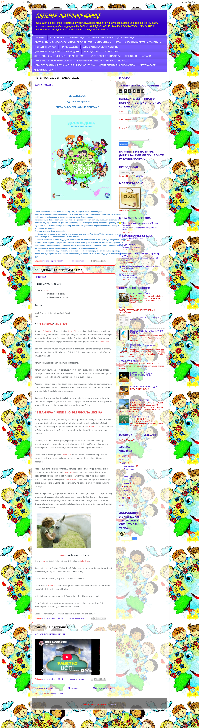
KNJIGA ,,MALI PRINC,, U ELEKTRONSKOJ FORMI (141, 374)
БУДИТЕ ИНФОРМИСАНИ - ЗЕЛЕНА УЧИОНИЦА (102, 61)
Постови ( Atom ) (57, 694)
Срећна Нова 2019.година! (132, 238)
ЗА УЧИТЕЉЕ (111, 51)
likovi (43, 561)
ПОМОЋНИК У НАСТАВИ (138, 56)
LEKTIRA (40, 277)
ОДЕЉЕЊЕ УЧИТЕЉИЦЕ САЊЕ (137, 236)
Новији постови (44, 688)
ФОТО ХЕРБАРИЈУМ (128, 361)
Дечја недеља (44, 84)
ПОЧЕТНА (40, 38)
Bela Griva (45, 324)
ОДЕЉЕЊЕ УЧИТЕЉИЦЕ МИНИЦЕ (68, 16)
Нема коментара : (77, 261)
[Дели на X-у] (98, 261)
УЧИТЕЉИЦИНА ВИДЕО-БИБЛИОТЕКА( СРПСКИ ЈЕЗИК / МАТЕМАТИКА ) (72, 42)
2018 (124, 456)
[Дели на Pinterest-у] (104, 261)
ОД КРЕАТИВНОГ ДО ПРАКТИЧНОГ (101, 47)
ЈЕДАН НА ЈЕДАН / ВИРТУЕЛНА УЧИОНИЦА (138, 42)
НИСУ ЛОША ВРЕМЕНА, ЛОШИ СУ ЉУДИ (141, 267)
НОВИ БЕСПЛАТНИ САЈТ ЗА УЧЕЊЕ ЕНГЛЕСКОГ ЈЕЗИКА (64, 65)
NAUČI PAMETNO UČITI (50, 634)
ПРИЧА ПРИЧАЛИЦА (45, 47)
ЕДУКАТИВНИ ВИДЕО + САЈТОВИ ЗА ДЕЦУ (56, 51)
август (127, 483)
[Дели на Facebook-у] (101, 261)
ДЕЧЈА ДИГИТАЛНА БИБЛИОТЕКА (117, 65)
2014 (124, 498)
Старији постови (103, 688)
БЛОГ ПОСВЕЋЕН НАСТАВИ (105, 56)
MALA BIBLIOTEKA (43, 70)
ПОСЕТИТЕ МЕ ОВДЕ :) (132, 277)
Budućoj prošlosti (129, 269)
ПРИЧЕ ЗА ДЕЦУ (69, 47)
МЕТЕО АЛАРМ (148, 65)
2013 (124, 502)
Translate (139, 176)
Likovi (62, 555)
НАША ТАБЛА (57, 38)
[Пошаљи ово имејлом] (92, 261)
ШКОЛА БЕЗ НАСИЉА (140, 416)
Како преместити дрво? (131, 247)
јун (125, 486)
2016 (124, 463)
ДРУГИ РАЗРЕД (126, 38)
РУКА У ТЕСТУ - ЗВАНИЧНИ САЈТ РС (53, 61)
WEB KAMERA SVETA (139, 400)
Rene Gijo (48, 290)
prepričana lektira (87, 412)
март (126, 490)
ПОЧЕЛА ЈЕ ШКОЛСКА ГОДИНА (144, 387)
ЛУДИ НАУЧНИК (129, 245)
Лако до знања (129, 275)
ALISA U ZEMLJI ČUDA (140, 294)
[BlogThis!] (95, 261)
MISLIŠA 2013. (125, 308)
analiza (61, 324)
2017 (124, 459)
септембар (129, 466)
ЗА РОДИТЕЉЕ (92, 51)
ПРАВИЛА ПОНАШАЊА (100, 38)
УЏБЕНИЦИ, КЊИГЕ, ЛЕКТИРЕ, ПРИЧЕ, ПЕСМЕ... (60, 56)
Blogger (113, 704)
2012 (124, 505)
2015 (124, 495)
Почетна (73, 688)
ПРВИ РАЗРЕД (76, 38)
